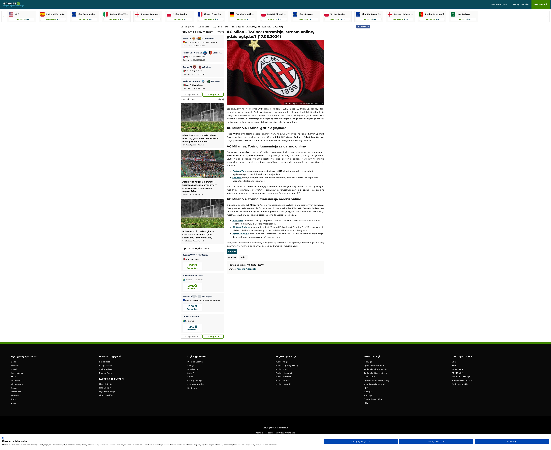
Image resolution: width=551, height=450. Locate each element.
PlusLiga (368, 362)
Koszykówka (17, 373)
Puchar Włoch (282, 380)
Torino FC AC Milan (197, 67)
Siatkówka (16, 391)
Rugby (14, 388)
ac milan (232, 257)
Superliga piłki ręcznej (374, 384)
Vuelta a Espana (191, 316)
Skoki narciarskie (460, 384)
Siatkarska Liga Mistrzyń (375, 373)
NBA (366, 388)
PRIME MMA (457, 373)
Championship (194, 380)
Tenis (13, 399)
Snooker (15, 395)
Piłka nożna (16, 380)
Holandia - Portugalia (197, 296)
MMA (13, 377)
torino (243, 257)
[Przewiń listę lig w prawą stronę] (547, 16)
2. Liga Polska (105, 369)
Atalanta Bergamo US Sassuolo (202, 81)
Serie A (190, 373)
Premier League (195, 362)
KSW (454, 365)
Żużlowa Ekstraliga (461, 377)
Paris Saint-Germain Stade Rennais (202, 53)
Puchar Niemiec (283, 377)
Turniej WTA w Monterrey (195, 255)
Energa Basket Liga (373, 399)
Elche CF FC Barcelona (199, 38)
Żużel (13, 403)
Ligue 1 (190, 377)
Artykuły (232, 252)
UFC (454, 362)
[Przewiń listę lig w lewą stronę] (3, 16)
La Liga (190, 365)
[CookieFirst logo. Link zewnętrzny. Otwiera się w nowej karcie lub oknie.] (3, 438)
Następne (212, 94)
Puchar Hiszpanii (284, 373)
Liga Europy (105, 388)
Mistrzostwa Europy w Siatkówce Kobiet (202, 300)
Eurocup (368, 395)
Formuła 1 (15, 365)
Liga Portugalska (195, 384)
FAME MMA (457, 369)
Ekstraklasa (104, 362)
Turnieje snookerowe (194, 280)
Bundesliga (192, 369)
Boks (13, 362)
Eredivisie (192, 388)
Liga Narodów (106, 395)
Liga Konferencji (107, 391)
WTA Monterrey (192, 259)
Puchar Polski (105, 373)
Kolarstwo (189, 321)
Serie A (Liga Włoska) (194, 71)
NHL (366, 403)
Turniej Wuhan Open (193, 275)
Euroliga (368, 391)
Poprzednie (192, 94)
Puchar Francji (282, 369)
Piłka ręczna (17, 384)
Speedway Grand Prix (462, 380)
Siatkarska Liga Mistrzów (375, 369)
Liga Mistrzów (105, 384)
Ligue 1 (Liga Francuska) (195, 56)
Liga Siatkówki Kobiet (374, 365)
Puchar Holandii (283, 384)
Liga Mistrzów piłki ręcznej (376, 380)
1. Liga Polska (105, 365)
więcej (221, 31)
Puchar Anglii (282, 362)
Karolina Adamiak (246, 269)
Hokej (14, 369)
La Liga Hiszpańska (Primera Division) (201, 42)
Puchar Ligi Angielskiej (287, 365)
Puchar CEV (369, 377)
